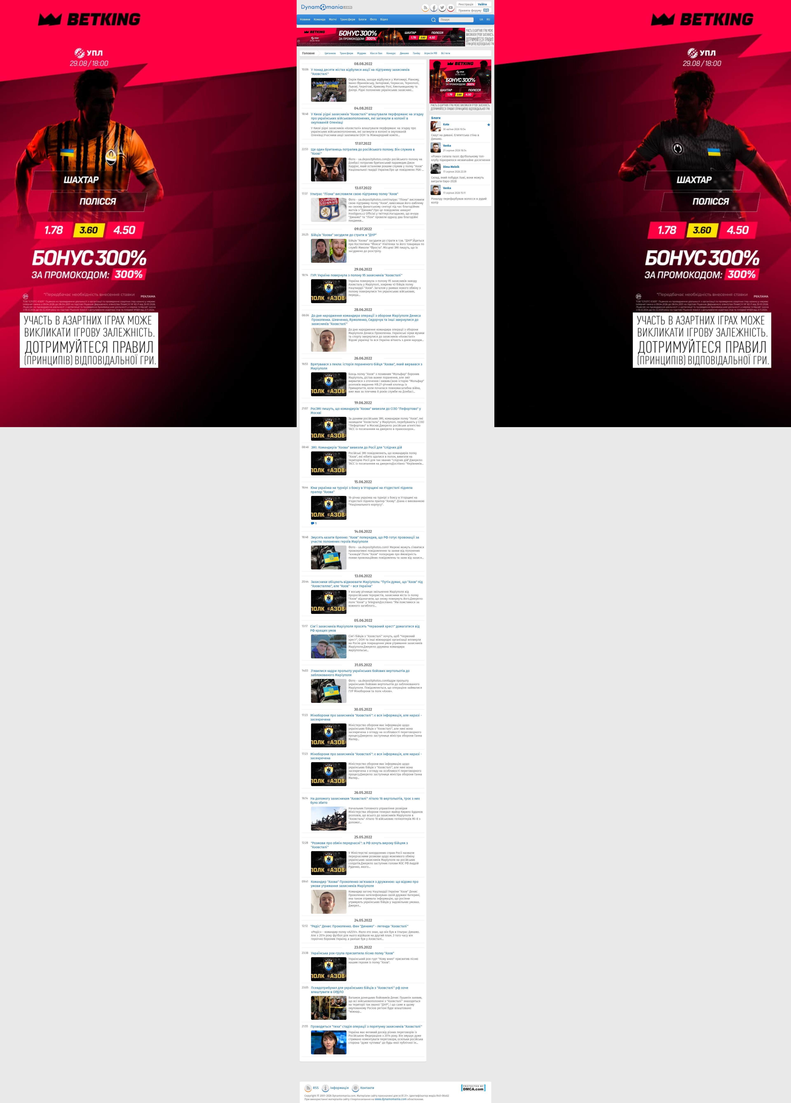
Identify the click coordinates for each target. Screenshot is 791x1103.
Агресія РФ (430, 53)
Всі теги (445, 53)
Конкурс (391, 53)
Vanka (447, 145)
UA (481, 19)
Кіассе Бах (376, 53)
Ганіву (416, 53)
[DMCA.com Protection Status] (473, 1090)
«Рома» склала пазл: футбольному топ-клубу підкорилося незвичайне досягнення (460, 158)
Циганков (330, 53)
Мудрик (361, 53)
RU (488, 19)
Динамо (404, 53)
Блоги (435, 118)
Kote (446, 124)
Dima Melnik (451, 167)
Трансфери (346, 53)
